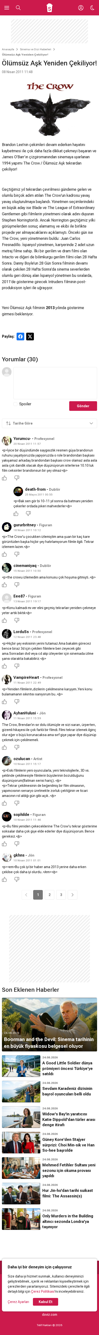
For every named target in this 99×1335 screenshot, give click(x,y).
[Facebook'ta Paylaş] (20, 336)
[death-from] (18, 491)
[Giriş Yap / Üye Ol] (81, 8)
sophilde (21, 814)
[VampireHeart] (7, 679)
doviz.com (49, 1314)
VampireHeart (26, 677)
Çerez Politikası (43, 1291)
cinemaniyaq (25, 565)
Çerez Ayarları (18, 1302)
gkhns (19, 855)
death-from (35, 489)
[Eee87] (7, 598)
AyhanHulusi (24, 713)
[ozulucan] (7, 761)
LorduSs (21, 631)
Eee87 (19, 596)
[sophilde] (7, 816)
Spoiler (25, 404)
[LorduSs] (7, 634)
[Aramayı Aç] (18, 8)
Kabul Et (45, 1302)
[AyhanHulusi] (7, 715)
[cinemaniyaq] (7, 567)
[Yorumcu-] (7, 440)
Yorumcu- (22, 438)
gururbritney (24, 525)
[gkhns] (7, 857)
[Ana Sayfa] (50, 8)
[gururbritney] (7, 527)
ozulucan (21, 758)
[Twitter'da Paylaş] (30, 336)
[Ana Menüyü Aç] (7, 8)
